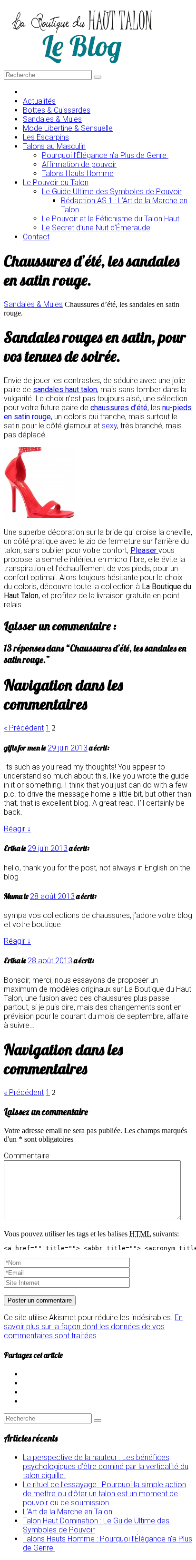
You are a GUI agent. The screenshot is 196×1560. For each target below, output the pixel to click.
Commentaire (26, 1155)
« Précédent (24, 727)
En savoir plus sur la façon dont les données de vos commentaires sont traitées (93, 1326)
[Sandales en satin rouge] (39, 515)
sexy (109, 425)
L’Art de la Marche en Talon (67, 1511)
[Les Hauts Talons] (82, 65)
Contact (36, 236)
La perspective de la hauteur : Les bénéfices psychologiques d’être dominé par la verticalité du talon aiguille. (105, 1466)
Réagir (17, 828)
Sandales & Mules (33, 304)
